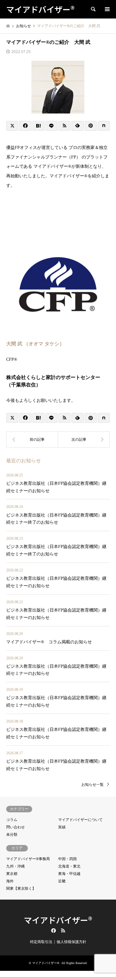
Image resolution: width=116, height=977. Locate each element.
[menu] (106, 9)
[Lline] (51, 126)
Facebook (53, 930)
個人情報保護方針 (71, 942)
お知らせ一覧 (92, 784)
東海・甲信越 (69, 874)
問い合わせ (15, 827)
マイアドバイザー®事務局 (28, 859)
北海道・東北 (69, 866)
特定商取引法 (41, 942)
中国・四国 (67, 859)
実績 (62, 827)
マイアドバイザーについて (80, 820)
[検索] (93, 9)
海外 (10, 881)
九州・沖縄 (15, 866)
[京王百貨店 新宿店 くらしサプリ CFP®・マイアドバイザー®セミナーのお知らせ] (84, 439)
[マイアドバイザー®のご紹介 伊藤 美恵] (32, 439)
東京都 (11, 874)
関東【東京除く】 (21, 888)
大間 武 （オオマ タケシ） (35, 343)
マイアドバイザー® (58, 919)
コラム (11, 820)
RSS (63, 930)
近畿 (62, 881)
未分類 (11, 834)
